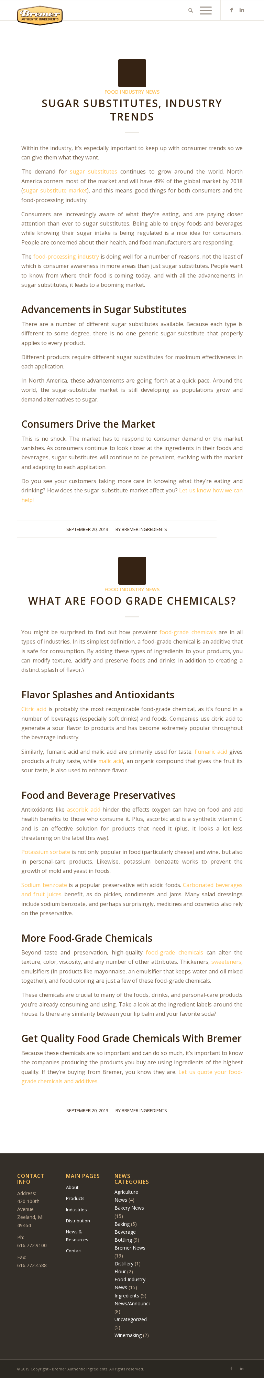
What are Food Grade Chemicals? (132, 601)
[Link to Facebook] (231, 10)
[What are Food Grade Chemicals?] (132, 571)
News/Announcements (139, 1303)
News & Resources (77, 1236)
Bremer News (129, 1247)
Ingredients (126, 1295)
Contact (74, 1250)
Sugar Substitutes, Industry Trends (132, 110)
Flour (120, 1271)
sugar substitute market (55, 190)
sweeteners (226, 961)
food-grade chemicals (188, 632)
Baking (122, 1224)
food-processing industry (66, 256)
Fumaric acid (209, 751)
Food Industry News (132, 91)
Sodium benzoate (44, 885)
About (72, 1187)
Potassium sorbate (45, 852)
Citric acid (33, 709)
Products (75, 1198)
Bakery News (129, 1207)
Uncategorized (130, 1319)
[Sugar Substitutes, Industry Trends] (132, 73)
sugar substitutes (93, 171)
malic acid (110, 761)
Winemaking (128, 1335)
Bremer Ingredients (144, 529)
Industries (76, 1210)
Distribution (78, 1221)
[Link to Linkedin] (241, 10)
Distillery (123, 1263)
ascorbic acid (83, 809)
